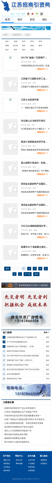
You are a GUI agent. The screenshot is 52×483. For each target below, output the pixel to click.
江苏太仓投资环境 (30, 99)
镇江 (7, 50)
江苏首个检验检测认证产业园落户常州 (20, 412)
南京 (7, 41)
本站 (47, 374)
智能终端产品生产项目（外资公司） (20, 360)
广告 (18, 14)
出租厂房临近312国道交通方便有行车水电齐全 (24, 419)
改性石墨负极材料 (13, 374)
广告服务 (31, 463)
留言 (23, 14)
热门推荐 (7, 332)
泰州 (15, 50)
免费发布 (43, 460)
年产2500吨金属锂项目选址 (17, 342)
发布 (12, 14)
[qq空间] (28, 14)
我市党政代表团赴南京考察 (16, 434)
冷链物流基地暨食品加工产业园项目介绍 (22, 337)
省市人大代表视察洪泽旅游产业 (17, 431)
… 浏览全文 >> (41, 69)
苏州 (40, 41)
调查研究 (17, 35)
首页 (7, 19)
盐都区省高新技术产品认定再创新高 (19, 408)
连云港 (15, 46)
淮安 (23, 46)
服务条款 (6, 470)
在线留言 (43, 463)
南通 (7, 46)
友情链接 (31, 470)
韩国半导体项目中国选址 (16, 351)
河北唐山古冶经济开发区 (33, 121)
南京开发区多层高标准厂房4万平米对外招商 (23, 369)
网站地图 (19, 463)
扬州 (40, 46)
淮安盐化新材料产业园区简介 (35, 184)
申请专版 (31, 467)
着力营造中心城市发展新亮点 (17, 442)
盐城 (32, 46)
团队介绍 (6, 460)
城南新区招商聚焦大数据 (15, 438)
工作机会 (6, 467)
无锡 (15, 41)
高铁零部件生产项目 (14, 379)
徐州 (23, 41)
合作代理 (31, 460)
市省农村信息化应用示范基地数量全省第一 (22, 415)
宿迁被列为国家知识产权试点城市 (18, 427)
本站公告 (19, 460)
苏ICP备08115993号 (31, 479)
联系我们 (6, 463)
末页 (36, 274)
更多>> (46, 332)
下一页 (27, 274)
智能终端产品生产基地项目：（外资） (21, 346)
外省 (32, 50)
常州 (32, 41)
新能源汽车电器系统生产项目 (17, 365)
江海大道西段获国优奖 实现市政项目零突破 (23, 423)
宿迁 (23, 50)
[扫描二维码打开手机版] (41, 14)
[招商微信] (37, 14)
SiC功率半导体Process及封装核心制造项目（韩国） (24, 356)
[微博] (33, 14)
